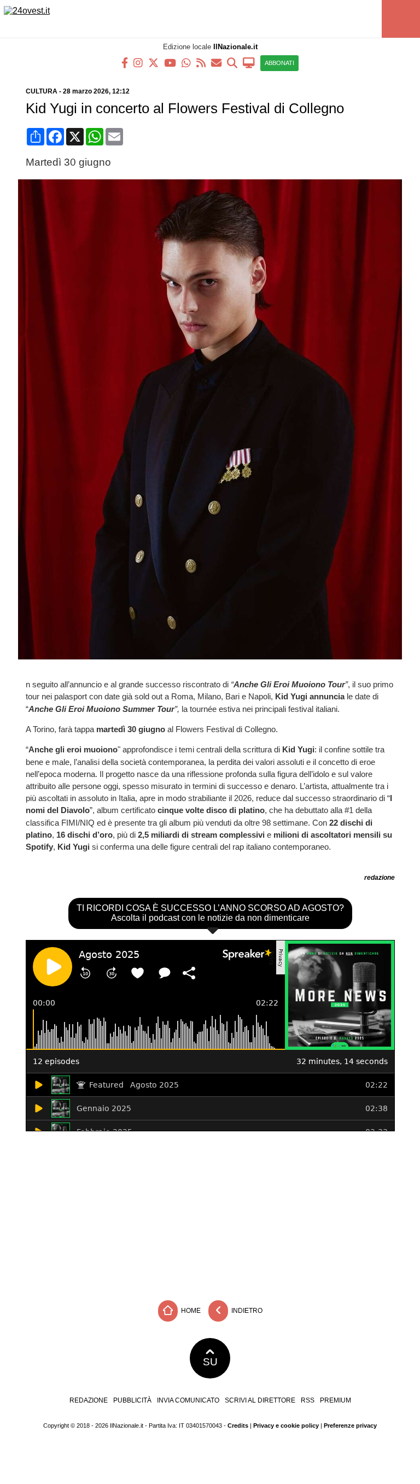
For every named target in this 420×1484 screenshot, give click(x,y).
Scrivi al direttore (260, 1400)
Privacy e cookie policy (286, 1425)
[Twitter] (153, 62)
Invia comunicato (188, 1400)
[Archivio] (232, 62)
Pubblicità (132, 1400)
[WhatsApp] (186, 62)
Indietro (246, 1310)
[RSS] (201, 62)
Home (190, 1310)
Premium (335, 1400)
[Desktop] (249, 62)
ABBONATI (279, 63)
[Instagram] (138, 62)
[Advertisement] (210, 1213)
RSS (307, 1400)
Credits (238, 1425)
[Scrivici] (216, 62)
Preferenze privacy (350, 1425)
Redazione (88, 1400)
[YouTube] (170, 62)
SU (210, 1362)
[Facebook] (124, 62)
